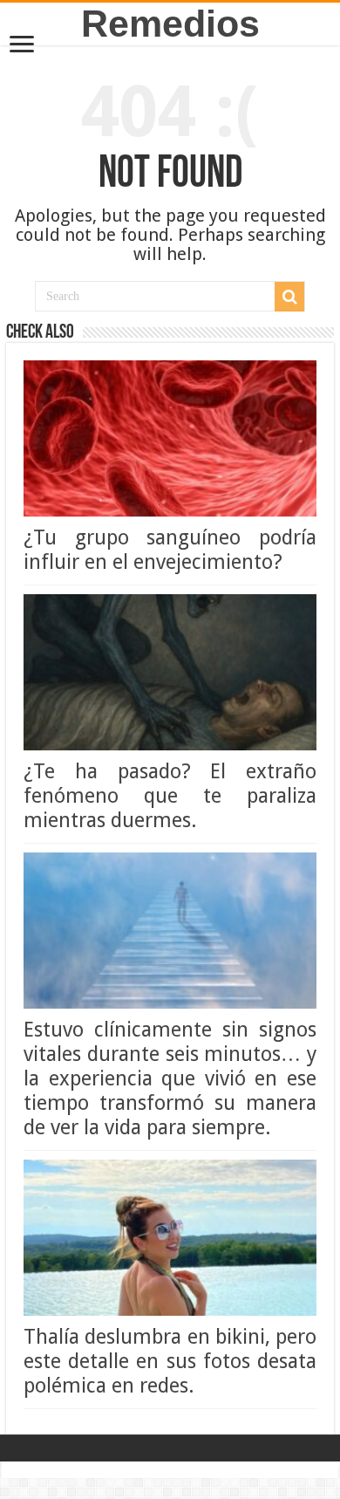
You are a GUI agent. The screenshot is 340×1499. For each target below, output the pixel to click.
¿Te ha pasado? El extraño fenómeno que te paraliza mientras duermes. (170, 795)
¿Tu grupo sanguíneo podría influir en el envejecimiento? (170, 549)
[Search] (289, 296)
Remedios (170, 23)
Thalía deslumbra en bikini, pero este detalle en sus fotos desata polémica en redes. (170, 1361)
